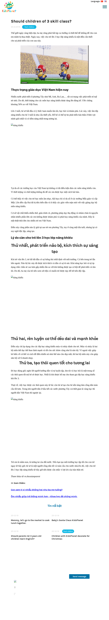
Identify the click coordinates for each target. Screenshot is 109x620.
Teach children (29, 27)
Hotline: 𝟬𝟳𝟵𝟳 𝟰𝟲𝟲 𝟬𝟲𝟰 (78, 560)
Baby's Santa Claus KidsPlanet (67, 520)
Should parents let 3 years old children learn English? (26, 537)
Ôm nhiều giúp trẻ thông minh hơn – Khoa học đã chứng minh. (44, 496)
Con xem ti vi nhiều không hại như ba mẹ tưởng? (36, 489)
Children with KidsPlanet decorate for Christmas (71, 537)
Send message (79, 576)
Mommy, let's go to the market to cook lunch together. (30, 521)
